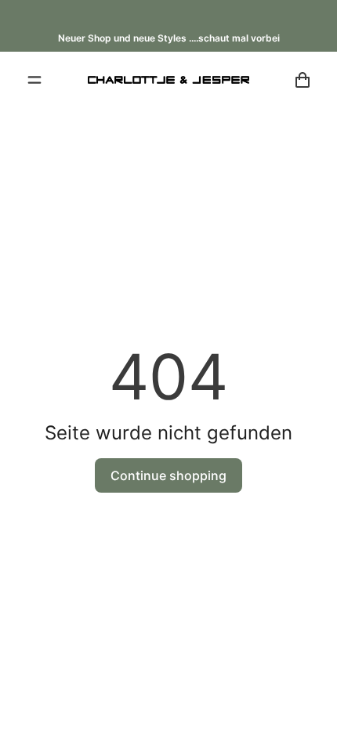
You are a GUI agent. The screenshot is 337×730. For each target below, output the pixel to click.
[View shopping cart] (302, 80)
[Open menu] (34, 80)
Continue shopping (168, 475)
